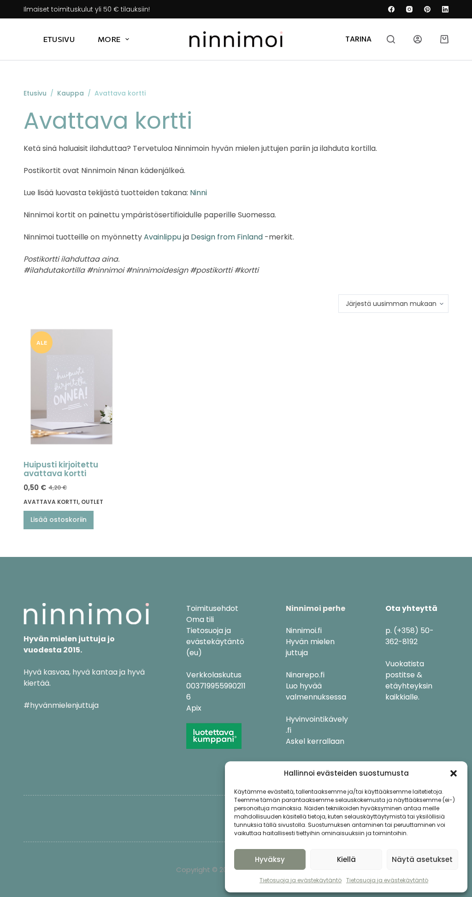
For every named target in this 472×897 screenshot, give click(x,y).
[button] (453, 773)
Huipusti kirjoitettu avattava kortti (61, 469)
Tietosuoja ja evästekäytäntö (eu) (215, 641)
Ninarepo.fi (305, 675)
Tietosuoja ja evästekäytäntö (301, 880)
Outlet (92, 502)
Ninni (198, 192)
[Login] (417, 39)
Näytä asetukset (422, 859)
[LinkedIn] (445, 9)
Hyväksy (270, 859)
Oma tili (200, 619)
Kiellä (346, 859)
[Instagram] (409, 9)
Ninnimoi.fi (304, 630)
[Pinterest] (427, 9)
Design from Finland (227, 237)
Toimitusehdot (212, 608)
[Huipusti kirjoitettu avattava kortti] (71, 386)
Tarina (358, 39)
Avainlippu (162, 237)
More (109, 39)
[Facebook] (391, 9)
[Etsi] (391, 39)
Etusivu (59, 39)
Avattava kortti (51, 502)
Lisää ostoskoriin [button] (58, 519)
